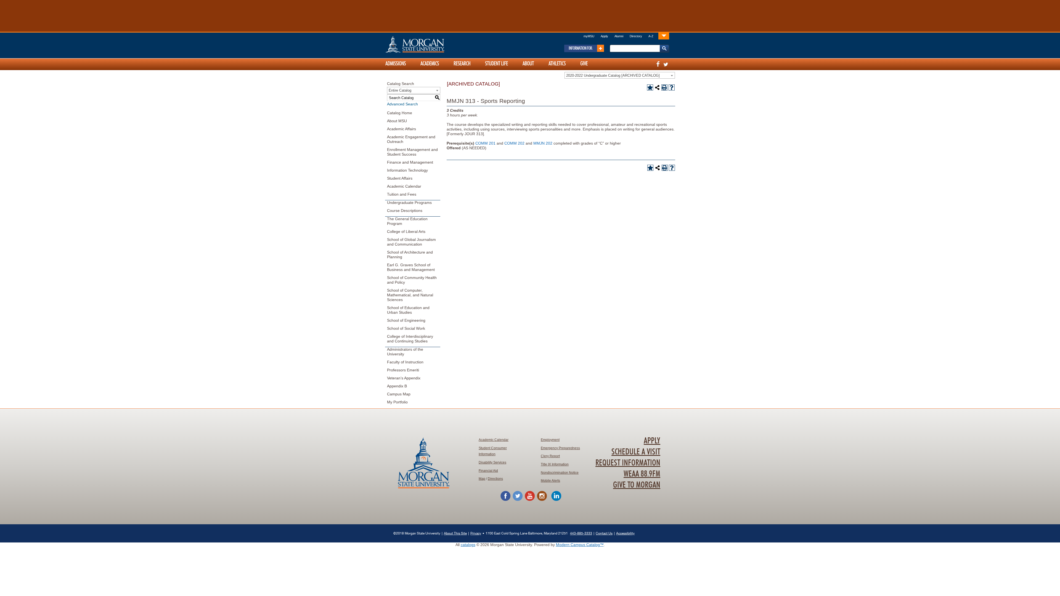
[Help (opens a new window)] (672, 87)
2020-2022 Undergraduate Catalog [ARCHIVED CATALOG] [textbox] (613, 75)
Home (426, 44)
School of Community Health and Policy (412, 279)
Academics (429, 63)
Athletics (557, 63)
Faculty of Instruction (405, 362)
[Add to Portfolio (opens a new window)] (650, 87)
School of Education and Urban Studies (408, 310)
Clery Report (550, 456)
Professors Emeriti (403, 370)
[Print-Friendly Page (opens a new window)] (664, 87)
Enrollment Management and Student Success (412, 151)
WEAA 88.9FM (642, 474)
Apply (604, 36)
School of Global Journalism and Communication (411, 241)
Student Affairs (399, 178)
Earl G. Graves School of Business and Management (411, 267)
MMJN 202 (542, 143)
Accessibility (625, 533)
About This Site (455, 533)
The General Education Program (407, 221)
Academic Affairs (401, 129)
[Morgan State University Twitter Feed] (517, 500)
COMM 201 (485, 143)
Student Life (496, 63)
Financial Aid (488, 471)
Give (584, 63)
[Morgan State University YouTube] (529, 500)
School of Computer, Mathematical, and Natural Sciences (410, 295)
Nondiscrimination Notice (560, 473)
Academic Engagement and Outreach (411, 139)
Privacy (475, 533)
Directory (636, 36)
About (528, 63)
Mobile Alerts (550, 481)
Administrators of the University (405, 351)
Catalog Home (399, 113)
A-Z (650, 36)
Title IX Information (555, 464)
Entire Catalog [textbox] (400, 90)
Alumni (618, 36)
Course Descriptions (404, 210)
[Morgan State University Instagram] (541, 500)
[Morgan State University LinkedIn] (556, 500)
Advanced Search (402, 104)
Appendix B (397, 386)
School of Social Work (406, 328)
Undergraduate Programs (409, 202)
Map (482, 479)
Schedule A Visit (635, 452)
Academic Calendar (404, 186)
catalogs (468, 544)
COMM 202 (514, 143)
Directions (495, 479)
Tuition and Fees (401, 194)
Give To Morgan (636, 485)
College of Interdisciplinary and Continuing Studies (410, 338)
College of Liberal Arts (406, 231)
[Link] (663, 35)
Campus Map (398, 394)
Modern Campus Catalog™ (580, 544)
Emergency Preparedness (560, 448)
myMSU (589, 36)
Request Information (627, 463)
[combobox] (620, 75)
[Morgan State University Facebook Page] (505, 500)
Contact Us (604, 533)
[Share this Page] (657, 87)
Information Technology (407, 170)
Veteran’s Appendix (403, 378)
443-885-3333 (581, 533)
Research (462, 63)
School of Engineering (406, 320)
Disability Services (492, 462)
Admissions (395, 63)
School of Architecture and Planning (410, 254)
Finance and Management (410, 162)
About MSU (397, 121)
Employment (550, 440)
